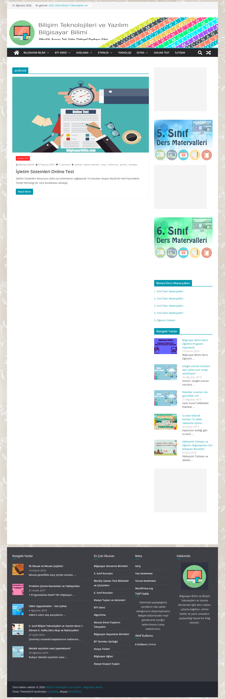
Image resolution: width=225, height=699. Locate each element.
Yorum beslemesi (145, 580)
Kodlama (82, 52)
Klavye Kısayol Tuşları (107, 663)
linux (103, 164)
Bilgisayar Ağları (103, 656)
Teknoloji (124, 52)
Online (145, 644)
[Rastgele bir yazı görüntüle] (208, 52)
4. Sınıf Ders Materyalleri (168, 313)
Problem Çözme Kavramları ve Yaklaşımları (54, 586)
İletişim (180, 52)
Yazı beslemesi (144, 573)
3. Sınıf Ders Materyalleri (168, 305)
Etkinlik (103, 52)
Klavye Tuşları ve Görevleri (109, 600)
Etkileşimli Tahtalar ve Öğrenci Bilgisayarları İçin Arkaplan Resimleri (197, 445)
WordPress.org (144, 588)
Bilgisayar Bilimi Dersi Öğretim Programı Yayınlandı (195, 343)
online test (113, 164)
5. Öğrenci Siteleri (164, 320)
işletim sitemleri (91, 164)
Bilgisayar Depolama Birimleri (111, 634)
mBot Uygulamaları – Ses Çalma (48, 606)
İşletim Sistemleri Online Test (45, 171)
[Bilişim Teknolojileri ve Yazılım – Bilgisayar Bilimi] (112, 20)
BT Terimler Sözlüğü (106, 641)
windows (133, 164)
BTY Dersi (61, 52)
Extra (140, 52)
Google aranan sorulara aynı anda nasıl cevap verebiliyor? (196, 369)
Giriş (138, 566)
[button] (47, 52)
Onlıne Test (161, 52)
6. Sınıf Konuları (103, 592)
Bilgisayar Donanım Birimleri (111, 566)
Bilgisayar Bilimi (34, 52)
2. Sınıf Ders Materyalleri (168, 298)
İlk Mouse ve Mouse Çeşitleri (46, 566)
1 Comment (64, 164)
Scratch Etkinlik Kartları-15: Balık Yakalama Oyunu (192, 419)
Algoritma (100, 614)
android (78, 164)
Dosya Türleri (102, 649)
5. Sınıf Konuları (103, 573)
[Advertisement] (180, 94)
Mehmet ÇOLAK (26, 164)
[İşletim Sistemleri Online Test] (80, 115)
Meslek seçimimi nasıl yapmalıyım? (49, 648)
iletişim (142, 615)
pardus (123, 164)
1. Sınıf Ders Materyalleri (168, 291)
